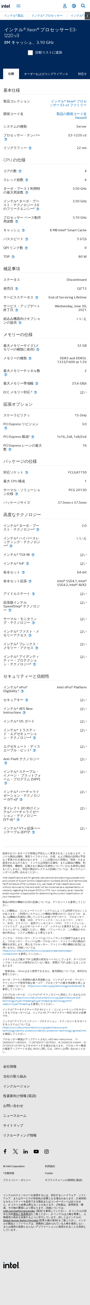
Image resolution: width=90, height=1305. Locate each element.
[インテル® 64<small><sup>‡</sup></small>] (27, 563)
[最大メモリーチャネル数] (5, 374)
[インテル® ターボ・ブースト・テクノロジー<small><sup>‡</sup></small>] (37, 529)
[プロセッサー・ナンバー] (5, 139)
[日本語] (74, 6)
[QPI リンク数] (26, 248)
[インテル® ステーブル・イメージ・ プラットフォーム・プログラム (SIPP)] (5, 783)
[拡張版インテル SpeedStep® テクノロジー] (10, 610)
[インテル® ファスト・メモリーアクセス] (30, 635)
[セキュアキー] (26, 700)
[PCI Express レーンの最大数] (10, 449)
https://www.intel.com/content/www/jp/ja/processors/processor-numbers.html (38, 952)
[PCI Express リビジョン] (5, 428)
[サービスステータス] (36, 297)
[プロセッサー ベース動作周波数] (16, 221)
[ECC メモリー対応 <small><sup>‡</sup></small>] (35, 392)
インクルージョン (16, 1086)
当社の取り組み (15, 1076)
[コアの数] (20, 171)
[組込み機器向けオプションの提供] (20, 322)
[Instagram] (46, 1152)
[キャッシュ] (23, 230)
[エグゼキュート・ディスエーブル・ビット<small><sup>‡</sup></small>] (34, 750)
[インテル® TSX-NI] (33, 554)
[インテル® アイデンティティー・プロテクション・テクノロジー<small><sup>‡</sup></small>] (34, 664)
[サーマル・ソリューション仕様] (16, 494)
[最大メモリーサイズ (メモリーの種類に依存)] (37, 349)
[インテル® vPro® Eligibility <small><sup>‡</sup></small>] (22, 691)
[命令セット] (23, 572)
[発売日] (16, 288)
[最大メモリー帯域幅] (36, 383)
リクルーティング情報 (20, 1135)
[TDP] (13, 256)
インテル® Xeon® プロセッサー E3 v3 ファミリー (68, 103)
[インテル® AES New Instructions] (24, 712)
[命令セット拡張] (30, 581)
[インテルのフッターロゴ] (11, 1265)
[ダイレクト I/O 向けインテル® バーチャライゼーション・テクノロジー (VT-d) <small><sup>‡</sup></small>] (18, 819)
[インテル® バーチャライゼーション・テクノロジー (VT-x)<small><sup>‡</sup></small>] (21, 799)
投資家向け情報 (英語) (19, 1096)
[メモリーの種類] (30, 358)
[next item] (87, 16)
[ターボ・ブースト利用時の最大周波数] (26, 192)
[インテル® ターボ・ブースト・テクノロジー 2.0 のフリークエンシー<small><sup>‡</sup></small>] (37, 209)
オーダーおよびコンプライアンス (46, 74)
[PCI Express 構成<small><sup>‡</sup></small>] (32, 436)
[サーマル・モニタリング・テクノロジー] (33, 622)
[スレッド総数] (26, 180)
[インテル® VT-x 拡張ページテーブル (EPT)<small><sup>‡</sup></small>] (33, 832)
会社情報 (10, 1066)
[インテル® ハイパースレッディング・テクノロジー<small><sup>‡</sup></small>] (11, 546)
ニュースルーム (15, 1116)
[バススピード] (26, 239)
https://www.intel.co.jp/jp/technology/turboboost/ (55, 986)
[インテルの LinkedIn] (25, 1152)
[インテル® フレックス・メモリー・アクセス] (36, 648)
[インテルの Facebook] (5, 1152)
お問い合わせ (13, 1106)
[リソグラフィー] (30, 148)
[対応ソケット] (26, 472)
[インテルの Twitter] (15, 1152)
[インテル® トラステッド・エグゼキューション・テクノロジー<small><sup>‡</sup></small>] (34, 737)
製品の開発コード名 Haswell (72, 116)
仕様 (11, 74)
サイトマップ (13, 1125)
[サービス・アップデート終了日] (16, 310)
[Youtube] (36, 1152)
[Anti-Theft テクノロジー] (5, 763)
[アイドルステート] (33, 593)
